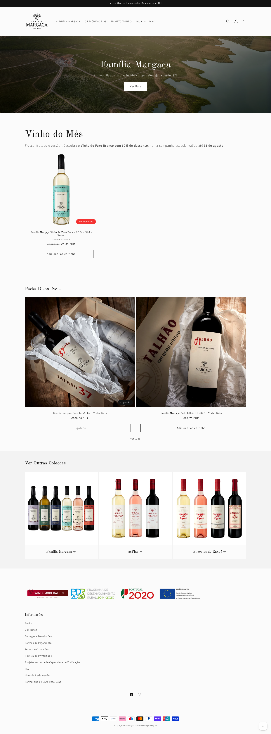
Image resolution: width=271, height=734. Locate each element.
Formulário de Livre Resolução (43, 681)
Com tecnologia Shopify (146, 725)
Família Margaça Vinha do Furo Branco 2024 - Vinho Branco (61, 234)
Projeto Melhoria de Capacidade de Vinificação (52, 662)
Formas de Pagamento (38, 643)
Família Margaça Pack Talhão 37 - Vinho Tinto (80, 413)
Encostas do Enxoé (207, 551)
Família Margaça (59, 551)
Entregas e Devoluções (38, 636)
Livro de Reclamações (38, 675)
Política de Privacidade (38, 655)
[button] (140, 21)
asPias (133, 551)
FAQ (27, 668)
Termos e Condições (37, 649)
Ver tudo (135, 438)
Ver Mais (135, 86)
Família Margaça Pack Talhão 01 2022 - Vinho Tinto (191, 413)
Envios (29, 623)
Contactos (31, 629)
